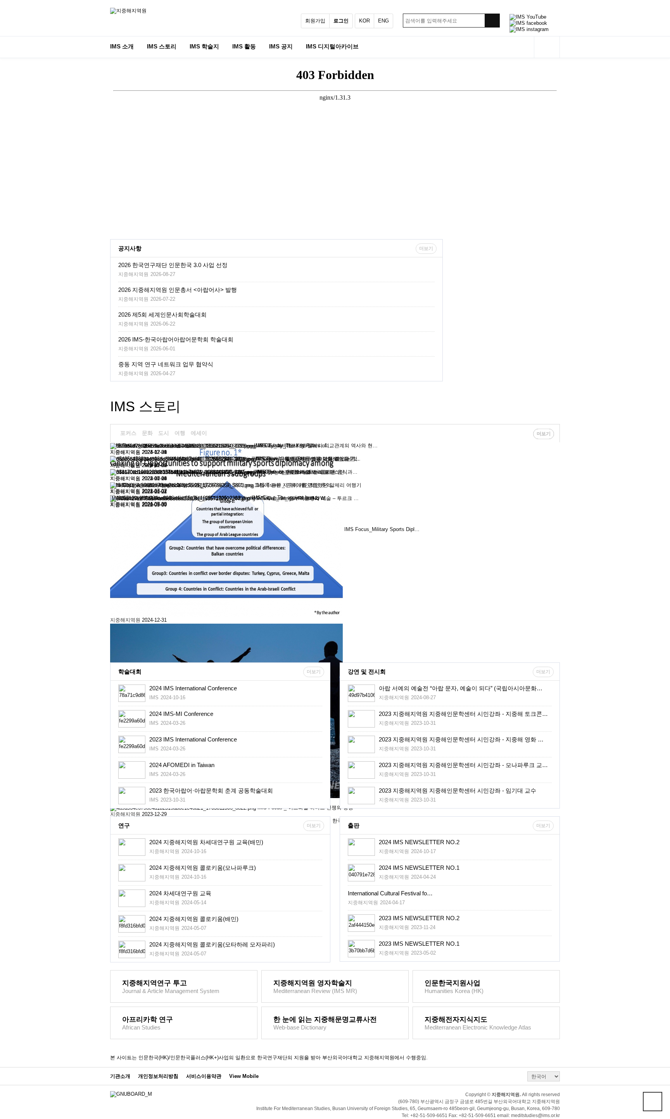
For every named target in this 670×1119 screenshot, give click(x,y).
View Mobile (244, 1076)
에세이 (199, 433)
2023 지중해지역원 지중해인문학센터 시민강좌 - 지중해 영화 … (461, 739)
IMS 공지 (281, 46)
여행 (179, 433)
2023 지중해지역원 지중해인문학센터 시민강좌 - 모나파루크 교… (463, 765)
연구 (124, 825)
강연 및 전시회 (367, 671)
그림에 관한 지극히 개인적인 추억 (292, 485)
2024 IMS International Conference (193, 688)
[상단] (652, 1101)
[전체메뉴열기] (546, 47)
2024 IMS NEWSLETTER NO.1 (419, 867)
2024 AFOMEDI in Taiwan (181, 765)
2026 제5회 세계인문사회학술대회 (162, 314)
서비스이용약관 (203, 1076)
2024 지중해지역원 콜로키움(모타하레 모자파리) (212, 944)
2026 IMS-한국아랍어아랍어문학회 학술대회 (175, 339)
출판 (353, 825)
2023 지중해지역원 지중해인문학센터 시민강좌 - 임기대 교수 (457, 790)
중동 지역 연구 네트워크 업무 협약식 (165, 364)
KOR (364, 21)
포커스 (128, 433)
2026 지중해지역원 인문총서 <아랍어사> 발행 (177, 289)
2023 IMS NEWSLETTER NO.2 (419, 918)
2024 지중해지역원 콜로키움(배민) (193, 919)
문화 (147, 433)
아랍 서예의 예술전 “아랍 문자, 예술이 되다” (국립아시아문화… (460, 688)
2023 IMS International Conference (193, 739)
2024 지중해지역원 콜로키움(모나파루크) (202, 867)
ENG (383, 21)
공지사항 (130, 248)
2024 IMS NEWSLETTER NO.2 (419, 842)
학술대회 (130, 671)
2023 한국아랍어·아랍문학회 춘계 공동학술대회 (211, 790)
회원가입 (315, 21)
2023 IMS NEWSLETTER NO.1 (419, 943)
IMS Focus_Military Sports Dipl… (382, 529)
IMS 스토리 (161, 46)
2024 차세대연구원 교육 (180, 893)
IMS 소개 (122, 46)
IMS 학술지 (204, 46)
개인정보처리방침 (158, 1076)
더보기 (426, 248)
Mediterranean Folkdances (141, 498)
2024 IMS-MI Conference (181, 713)
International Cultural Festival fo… (390, 893)
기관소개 (120, 1076)
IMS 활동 (244, 46)
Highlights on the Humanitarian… (292, 472)
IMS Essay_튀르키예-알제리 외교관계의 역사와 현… (318, 445)
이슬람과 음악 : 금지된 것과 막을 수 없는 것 (307, 459)
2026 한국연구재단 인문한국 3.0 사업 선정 (173, 265)
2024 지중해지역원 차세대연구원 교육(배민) (206, 842)
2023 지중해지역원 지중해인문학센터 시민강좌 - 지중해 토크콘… (463, 713)
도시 (163, 433)
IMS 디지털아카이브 (332, 46)
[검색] (492, 20)
